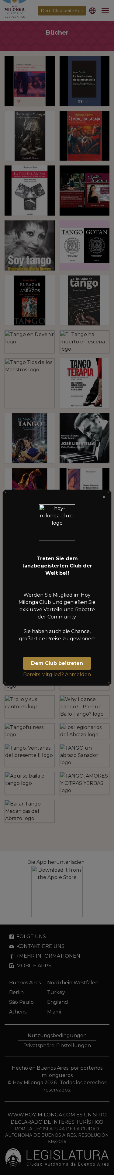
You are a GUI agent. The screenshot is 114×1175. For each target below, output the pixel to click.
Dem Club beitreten (57, 663)
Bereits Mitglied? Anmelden (57, 674)
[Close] (104, 497)
